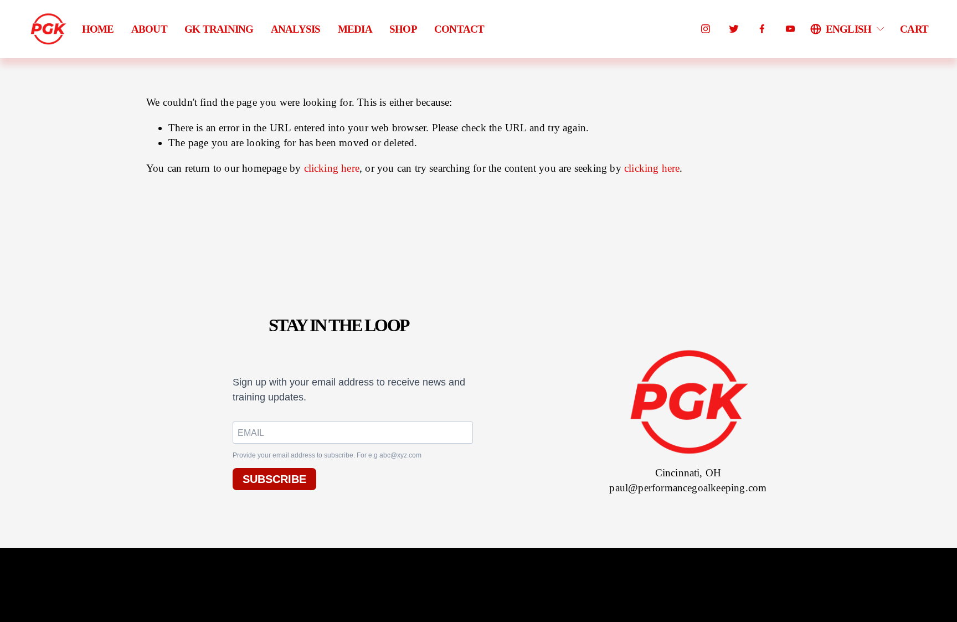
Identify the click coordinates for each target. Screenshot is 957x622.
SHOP (403, 29)
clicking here (332, 168)
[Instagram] (705, 28)
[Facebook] (762, 28)
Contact (459, 29)
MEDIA (355, 29)
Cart (914, 29)
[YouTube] (790, 28)
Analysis (296, 29)
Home (98, 29)
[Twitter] (733, 28)
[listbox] (848, 28)
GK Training (219, 29)
